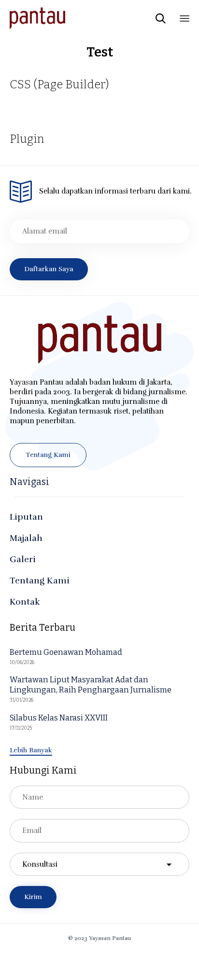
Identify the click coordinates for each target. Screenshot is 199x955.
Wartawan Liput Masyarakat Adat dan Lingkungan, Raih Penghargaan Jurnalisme (90, 684)
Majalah (26, 538)
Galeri (23, 559)
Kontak (25, 601)
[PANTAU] (37, 18)
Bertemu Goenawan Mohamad (66, 652)
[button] (48, 455)
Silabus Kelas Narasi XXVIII (59, 717)
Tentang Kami (40, 580)
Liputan (26, 517)
